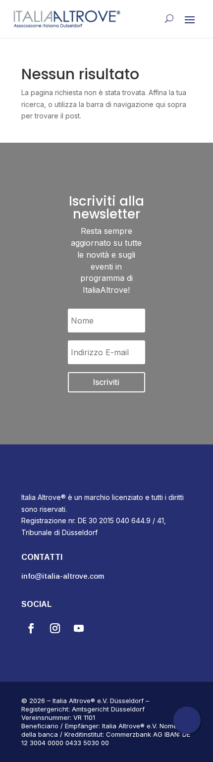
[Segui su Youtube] (79, 628)
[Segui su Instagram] (55, 628)
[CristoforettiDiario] (187, 731)
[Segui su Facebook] (31, 628)
